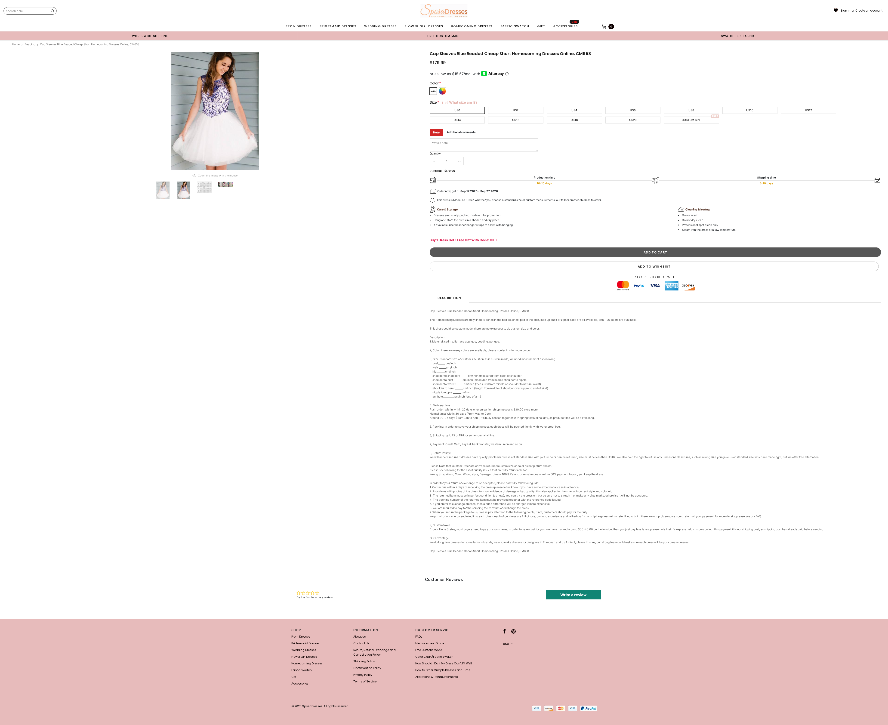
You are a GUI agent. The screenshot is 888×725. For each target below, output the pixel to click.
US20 (633, 120)
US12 (808, 110)
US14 (457, 120)
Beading (30, 44)
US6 (633, 110)
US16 (515, 120)
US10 (749, 110)
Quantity (435, 153)
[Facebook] (504, 631)
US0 (457, 110)
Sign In (845, 10)
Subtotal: (436, 171)
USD (506, 644)
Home (16, 44)
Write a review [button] (573, 594)
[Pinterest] (513, 631)
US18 (574, 120)
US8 (691, 110)
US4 (574, 110)
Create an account (868, 10)
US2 (515, 110)
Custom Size (691, 120)
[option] (150, 35)
